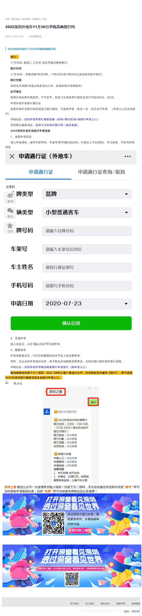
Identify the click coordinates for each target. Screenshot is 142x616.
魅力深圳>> (17, 19)
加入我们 (89, 603)
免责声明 (120, 603)
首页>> (8, 19)
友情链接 (135, 603)
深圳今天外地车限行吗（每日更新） (58, 125)
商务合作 (105, 603)
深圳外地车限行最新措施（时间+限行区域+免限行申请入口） (62, 119)
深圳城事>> (27, 19)
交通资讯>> (37, 19)
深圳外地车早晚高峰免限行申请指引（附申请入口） (56, 367)
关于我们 (74, 603)
